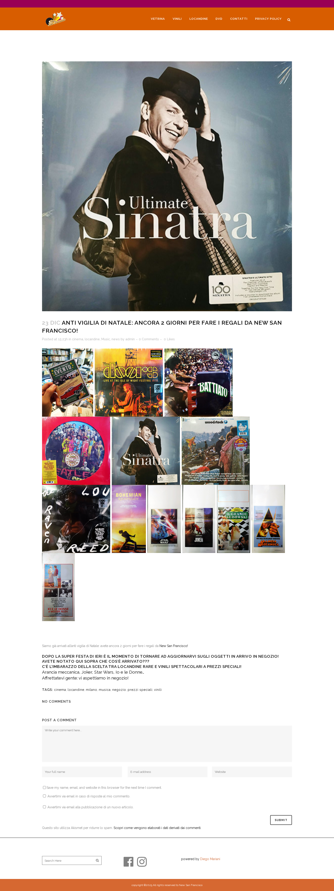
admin (130, 339)
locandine (92, 339)
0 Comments (149, 339)
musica (105, 690)
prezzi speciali (140, 690)
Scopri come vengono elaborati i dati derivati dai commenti (157, 828)
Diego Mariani (210, 859)
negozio (119, 690)
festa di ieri (89, 656)
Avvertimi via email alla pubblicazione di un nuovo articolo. (90, 807)
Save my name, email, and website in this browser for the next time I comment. (104, 787)
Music (105, 339)
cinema (77, 339)
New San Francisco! (174, 646)
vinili (158, 690)
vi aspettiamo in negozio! (104, 677)
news (116, 339)
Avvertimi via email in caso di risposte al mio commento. (88, 796)
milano (91, 690)
